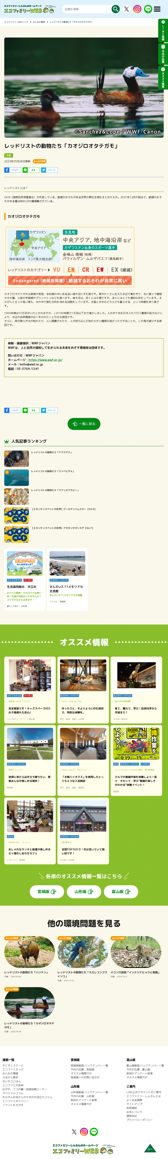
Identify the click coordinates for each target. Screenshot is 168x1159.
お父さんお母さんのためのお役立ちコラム (27, 1097)
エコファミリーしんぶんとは (143, 1096)
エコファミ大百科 (12, 1085)
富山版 (118, 891)
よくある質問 (134, 1100)
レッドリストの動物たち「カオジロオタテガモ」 (71, 22)
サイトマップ (134, 1104)
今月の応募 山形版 (82, 1096)
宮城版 (43, 891)
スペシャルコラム (12, 1093)
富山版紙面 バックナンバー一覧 (145, 1065)
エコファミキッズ (12, 1069)
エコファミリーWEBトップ (16, 22)
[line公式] (94, 1134)
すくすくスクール (12, 1065)
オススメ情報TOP (81, 1073)
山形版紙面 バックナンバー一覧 (89, 1092)
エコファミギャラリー (15, 1101)
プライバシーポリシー (139, 1120)
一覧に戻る (87, 423)
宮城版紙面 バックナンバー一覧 (89, 1065)
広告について (134, 1112)
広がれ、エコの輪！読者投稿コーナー (24, 1089)
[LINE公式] (148, 11)
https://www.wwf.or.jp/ (46, 360)
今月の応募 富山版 (138, 1069)
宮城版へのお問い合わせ (85, 1077)
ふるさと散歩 (10, 1077)
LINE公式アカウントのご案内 (143, 1092)
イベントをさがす (12, 1105)
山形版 (80, 891)
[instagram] (137, 11)
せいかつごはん (11, 1081)
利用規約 (131, 1108)
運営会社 (131, 1116)
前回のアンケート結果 (84, 1100)
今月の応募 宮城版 (82, 1069)
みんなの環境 (39, 22)
